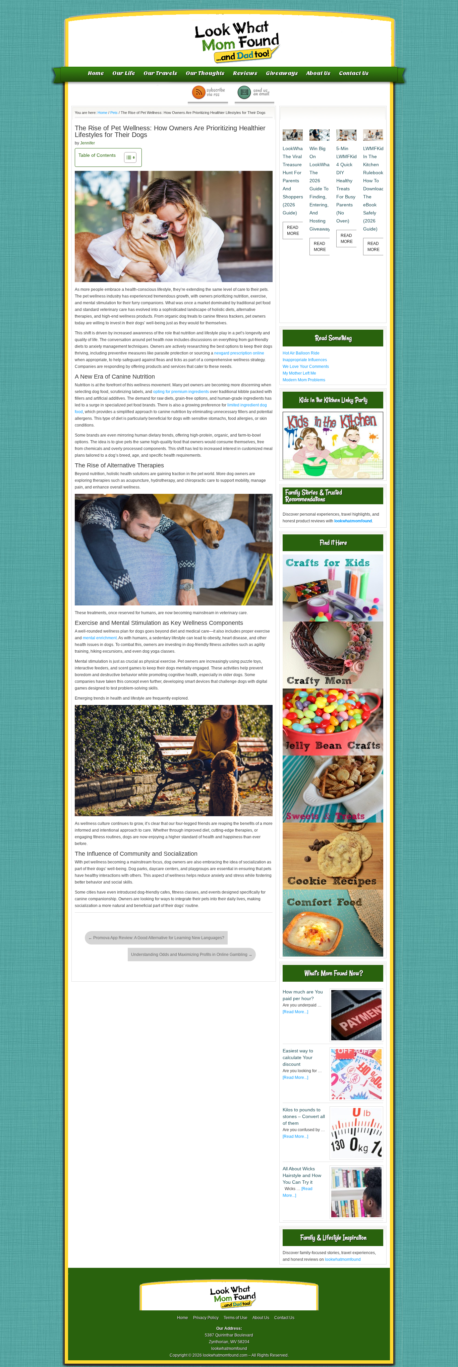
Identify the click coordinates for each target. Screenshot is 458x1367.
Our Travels (160, 73)
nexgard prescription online (239, 353)
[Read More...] (295, 1012)
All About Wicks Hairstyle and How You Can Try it (302, 1175)
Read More (293, 230)
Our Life (123, 73)
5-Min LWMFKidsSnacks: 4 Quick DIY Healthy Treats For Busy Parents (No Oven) (346, 184)
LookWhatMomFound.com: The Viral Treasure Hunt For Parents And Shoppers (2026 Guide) (293, 180)
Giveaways (282, 73)
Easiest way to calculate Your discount (298, 1057)
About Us (318, 73)
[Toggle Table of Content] (127, 157)
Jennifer (87, 143)
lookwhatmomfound (343, 1259)
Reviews (245, 73)
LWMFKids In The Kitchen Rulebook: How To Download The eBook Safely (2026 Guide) (373, 189)
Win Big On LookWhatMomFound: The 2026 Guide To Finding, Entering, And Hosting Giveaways (319, 189)
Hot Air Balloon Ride (301, 353)
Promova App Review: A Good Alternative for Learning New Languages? (156, 937)
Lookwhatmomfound (229, 35)
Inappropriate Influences (305, 359)
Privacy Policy (206, 1317)
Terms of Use (235, 1317)
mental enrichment (100, 638)
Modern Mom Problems (304, 380)
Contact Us (354, 73)
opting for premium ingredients (181, 391)
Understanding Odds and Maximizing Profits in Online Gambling (191, 954)
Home (96, 73)
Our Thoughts (205, 73)
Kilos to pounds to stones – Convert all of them (304, 1116)
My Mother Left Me (299, 373)
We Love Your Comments (306, 366)
